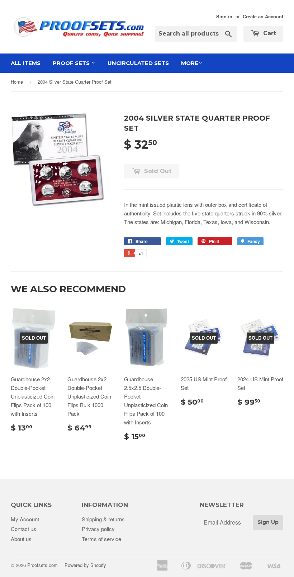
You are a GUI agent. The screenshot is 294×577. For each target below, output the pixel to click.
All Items (26, 63)
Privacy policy (98, 528)
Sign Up (268, 522)
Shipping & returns (103, 519)
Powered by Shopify (85, 565)
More (189, 63)
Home (17, 81)
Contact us (23, 528)
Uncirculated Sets (138, 63)
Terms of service (101, 539)
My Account (25, 519)
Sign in (224, 16)
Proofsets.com (42, 565)
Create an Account (263, 16)
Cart (268, 33)
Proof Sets (72, 63)
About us (21, 539)
